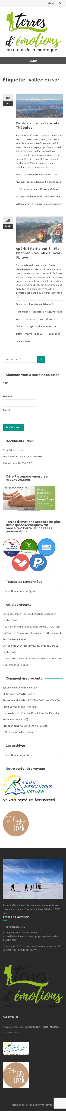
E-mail (7, 410)
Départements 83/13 (41, 174)
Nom (5, 382)
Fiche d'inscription (13, 450)
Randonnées (54, 181)
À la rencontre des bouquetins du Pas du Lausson (31, 626)
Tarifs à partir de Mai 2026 (17, 462)
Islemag (16, 1104)
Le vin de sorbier (27, 687)
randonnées (32, 196)
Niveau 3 (41, 181)
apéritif (37, 189)
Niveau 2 (30, 181)
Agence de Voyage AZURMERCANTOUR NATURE (31, 1026)
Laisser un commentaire (48, 204)
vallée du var (23, 204)
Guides (54, 189)
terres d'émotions (50, 196)
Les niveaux (35, 304)
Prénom (7, 396)
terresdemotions (12, 700)
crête (46, 189)
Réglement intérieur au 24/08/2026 (22, 456)
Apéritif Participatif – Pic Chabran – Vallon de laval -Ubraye (39, 253)
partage (20, 196)
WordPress (47, 1104)
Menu (51, 3)
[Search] (41, 359)
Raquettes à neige (41, 311)
